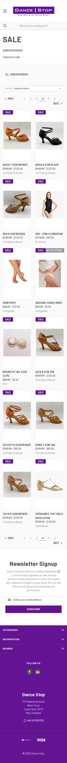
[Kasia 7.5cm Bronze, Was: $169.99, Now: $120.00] (17, 135)
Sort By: (9, 88)
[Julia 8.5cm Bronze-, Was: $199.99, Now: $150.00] (17, 484)
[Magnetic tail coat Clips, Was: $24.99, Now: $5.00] (17, 342)
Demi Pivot (9, 302)
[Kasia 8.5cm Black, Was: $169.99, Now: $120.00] (50, 135)
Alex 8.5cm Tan (44, 372)
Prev (10, 98)
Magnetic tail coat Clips (15, 374)
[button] (33, 75)
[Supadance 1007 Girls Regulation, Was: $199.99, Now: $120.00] (50, 484)
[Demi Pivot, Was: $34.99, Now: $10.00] (17, 273)
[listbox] (38, 88)
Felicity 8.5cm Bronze (17, 445)
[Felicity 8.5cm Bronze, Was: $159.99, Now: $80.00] (17, 415)
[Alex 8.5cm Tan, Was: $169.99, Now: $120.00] (50, 342)
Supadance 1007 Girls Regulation (49, 516)
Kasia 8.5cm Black (46, 164)
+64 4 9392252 (35, 720)
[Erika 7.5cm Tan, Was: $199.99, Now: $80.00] (50, 415)
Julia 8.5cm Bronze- (15, 514)
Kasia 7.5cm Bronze (15, 164)
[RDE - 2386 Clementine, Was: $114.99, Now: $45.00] (50, 204)
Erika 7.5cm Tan (45, 445)
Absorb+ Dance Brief (48, 302)
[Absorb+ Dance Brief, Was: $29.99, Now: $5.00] (50, 273)
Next (56, 103)
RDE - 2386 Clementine (49, 234)
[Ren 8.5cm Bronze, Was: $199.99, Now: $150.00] (17, 204)
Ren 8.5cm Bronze (14, 234)
